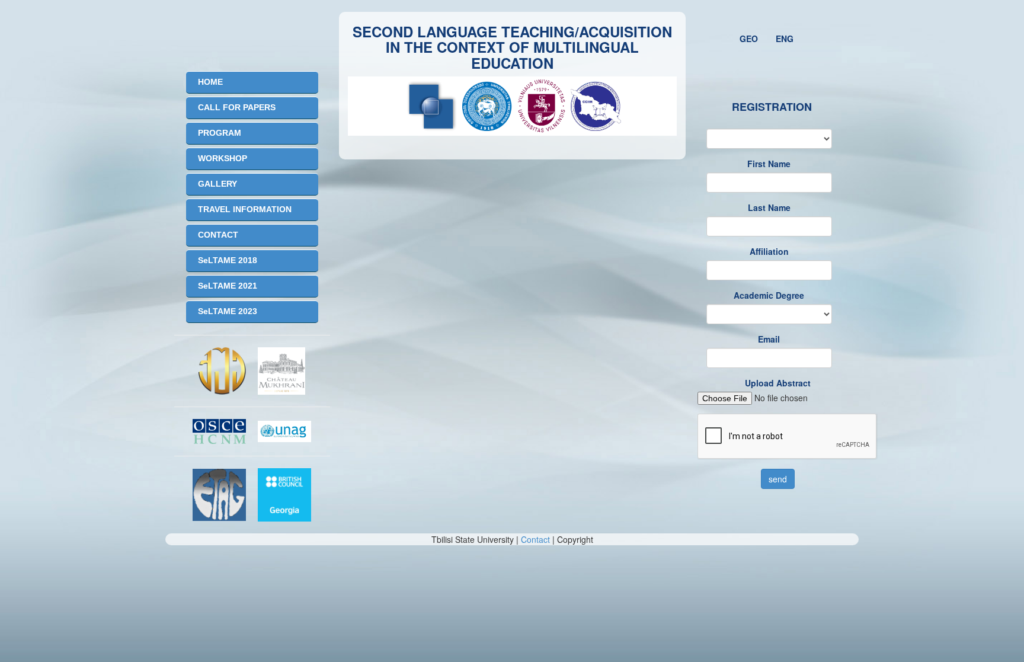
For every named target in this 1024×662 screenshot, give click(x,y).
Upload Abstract (778, 383)
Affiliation (769, 251)
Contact (535, 539)
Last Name (769, 207)
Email (769, 339)
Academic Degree (769, 295)
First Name (769, 164)
